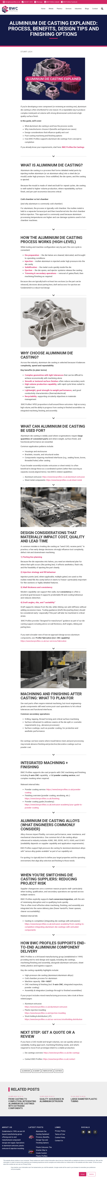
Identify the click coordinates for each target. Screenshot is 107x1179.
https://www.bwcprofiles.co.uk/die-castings (62, 1053)
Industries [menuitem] (78, 9)
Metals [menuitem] (51, 9)
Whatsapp (39, 2)
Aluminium (26, 1071)
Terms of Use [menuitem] (60, 1134)
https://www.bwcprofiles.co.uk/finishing (42, 798)
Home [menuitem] (43, 9)
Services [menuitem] (68, 9)
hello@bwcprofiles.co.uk (12, 2)
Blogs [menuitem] (87, 9)
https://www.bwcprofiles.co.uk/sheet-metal (64, 480)
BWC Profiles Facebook (70, 2)
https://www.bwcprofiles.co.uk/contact (59, 1059)
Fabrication (47, 1071)
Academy (36, 1071)
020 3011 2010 (28, 2)
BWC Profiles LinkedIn (52, 2)
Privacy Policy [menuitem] (60, 1131)
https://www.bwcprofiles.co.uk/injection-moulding (45, 1013)
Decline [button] (91, 1174)
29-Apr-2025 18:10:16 (15, 1096)
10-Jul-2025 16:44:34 (78, 1096)
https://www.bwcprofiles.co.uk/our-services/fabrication (43, 641)
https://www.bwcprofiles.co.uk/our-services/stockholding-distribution (53, 1019)
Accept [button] (83, 1174)
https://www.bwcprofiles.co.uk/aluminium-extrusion (63, 477)
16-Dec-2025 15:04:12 (47, 1096)
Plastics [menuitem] (59, 9)
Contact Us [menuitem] (59, 1141)
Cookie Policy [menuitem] (60, 1137)
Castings (58, 1071)
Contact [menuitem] (95, 9)
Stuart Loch (26, 52)
